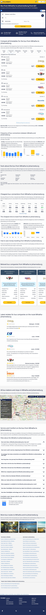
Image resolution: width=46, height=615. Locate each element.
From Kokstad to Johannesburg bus (30, 553)
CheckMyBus (2, 594)
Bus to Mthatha (17, 594)
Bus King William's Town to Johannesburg (31, 551)
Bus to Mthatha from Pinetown (7, 565)
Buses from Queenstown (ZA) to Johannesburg (32, 571)
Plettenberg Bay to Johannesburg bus (30, 565)
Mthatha (32, 396)
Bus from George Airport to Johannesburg (9, 585)
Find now (40, 66)
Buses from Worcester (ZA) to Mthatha (8, 577)
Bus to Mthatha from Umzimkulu (7, 573)
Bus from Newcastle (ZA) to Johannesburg (31, 561)
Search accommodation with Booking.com (10, 23)
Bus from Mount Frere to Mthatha (7, 557)
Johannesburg (41, 396)
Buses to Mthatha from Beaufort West (8, 539)
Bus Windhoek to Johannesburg (29, 577)
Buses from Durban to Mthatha (7, 547)
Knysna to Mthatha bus (5, 551)
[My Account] (36, 2)
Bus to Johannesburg (25, 594)
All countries (35, 603)
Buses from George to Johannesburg (30, 545)
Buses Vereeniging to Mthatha (7, 575)
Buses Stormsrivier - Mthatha (6, 571)
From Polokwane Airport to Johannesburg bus (10, 587)
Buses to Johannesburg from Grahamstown (31, 547)
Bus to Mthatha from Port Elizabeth (8, 569)
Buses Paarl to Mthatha (5, 561)
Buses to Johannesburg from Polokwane (30, 567)
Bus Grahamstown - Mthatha (6, 549)
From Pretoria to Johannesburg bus (30, 569)
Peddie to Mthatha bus (5, 563)
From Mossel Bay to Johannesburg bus (30, 557)
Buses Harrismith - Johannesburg (29, 549)
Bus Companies (9, 603)
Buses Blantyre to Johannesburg (29, 541)
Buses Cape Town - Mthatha (6, 543)
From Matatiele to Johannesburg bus (30, 555)
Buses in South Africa (9, 594)
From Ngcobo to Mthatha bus (6, 559)
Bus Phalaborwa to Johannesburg (29, 563)
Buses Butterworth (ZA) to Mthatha (7, 541)
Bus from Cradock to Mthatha (6, 545)
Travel (20, 603)
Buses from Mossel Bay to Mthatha (7, 555)
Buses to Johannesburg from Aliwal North (31, 539)
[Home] (5, 2)
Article (33, 602)
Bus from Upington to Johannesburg (30, 575)
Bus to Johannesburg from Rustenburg (30, 573)
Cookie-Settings (23, 602)
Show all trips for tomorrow (24, 122)
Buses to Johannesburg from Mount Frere (31, 559)
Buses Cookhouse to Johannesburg (29, 543)
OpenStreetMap (39, 419)
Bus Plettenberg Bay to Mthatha (7, 567)
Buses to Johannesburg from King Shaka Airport (10, 583)
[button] (18, 414)
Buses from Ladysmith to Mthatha (7, 553)
